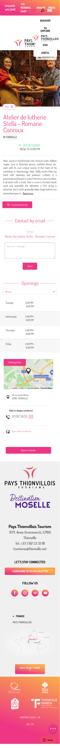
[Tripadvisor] (35, 593)
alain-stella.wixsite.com (21, 431)
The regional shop (26, 8)
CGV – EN (30, 724)
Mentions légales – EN (30, 717)
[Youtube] (45, 593)
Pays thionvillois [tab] (22, 622)
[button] (43, 10)
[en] (50, 10)
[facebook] (14, 593)
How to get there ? (30, 669)
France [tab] (20, 616)
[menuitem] (45, 20)
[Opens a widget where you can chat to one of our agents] (48, 740)
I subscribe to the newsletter (30, 571)
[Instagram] (24, 593)
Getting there (14, 362)
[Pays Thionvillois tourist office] (30, 487)
